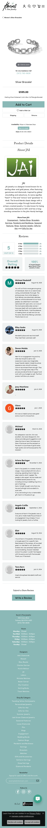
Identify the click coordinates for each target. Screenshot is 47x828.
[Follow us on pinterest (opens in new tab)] (29, 792)
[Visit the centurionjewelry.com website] (28, 804)
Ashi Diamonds (23, 655)
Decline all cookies (15, 822)
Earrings (8, 222)
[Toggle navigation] (43, 6)
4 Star (20, 246)
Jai (24, 672)
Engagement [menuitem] (23, 734)
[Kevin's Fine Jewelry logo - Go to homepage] (9, 6)
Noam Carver (23, 681)
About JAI (23, 150)
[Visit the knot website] (17, 804)
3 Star (20, 248)
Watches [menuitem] (23, 753)
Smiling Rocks (23, 688)
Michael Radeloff (23, 280)
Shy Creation (23, 685)
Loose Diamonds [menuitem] (23, 724)
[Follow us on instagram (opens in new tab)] (23, 792)
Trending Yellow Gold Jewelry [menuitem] (23, 701)
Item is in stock (23, 128)
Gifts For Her (27, 228)
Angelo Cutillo (21, 505)
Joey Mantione (21, 386)
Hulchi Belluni (23, 668)
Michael (19, 426)
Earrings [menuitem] (23, 747)
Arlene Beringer (22, 460)
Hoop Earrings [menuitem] (23, 763)
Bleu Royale (23, 662)
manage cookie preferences (23, 816)
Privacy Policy (35, 813)
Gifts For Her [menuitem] (23, 707)
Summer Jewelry (26, 225)
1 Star (20, 253)
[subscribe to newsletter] (37, 780)
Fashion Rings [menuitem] (23, 740)
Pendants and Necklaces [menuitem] (23, 743)
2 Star (20, 251)
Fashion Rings (25, 220)
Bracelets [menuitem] (23, 750)
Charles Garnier (23, 665)
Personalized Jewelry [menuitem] (23, 704)
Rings (16, 225)
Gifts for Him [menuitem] (23, 711)
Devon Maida (21, 348)
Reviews (23, 236)
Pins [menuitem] (23, 727)
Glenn (18, 405)
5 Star (20, 243)
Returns (34, 115)
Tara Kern (19, 566)
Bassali (23, 659)
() (40, 243)
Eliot (17, 530)
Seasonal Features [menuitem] (23, 720)
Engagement (13, 220)
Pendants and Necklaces (23, 222)
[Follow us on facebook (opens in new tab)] (18, 792)
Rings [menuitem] (23, 730)
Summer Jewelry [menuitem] (23, 714)
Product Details (23, 143)
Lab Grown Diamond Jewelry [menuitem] (23, 717)
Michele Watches (23, 678)
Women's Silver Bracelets (13, 17)
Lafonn (23, 675)
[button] (24, 6)
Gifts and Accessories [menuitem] (23, 756)
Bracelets (35, 220)
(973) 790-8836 (23, 73)
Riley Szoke (20, 327)
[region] (23, 47)
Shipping (13, 115)
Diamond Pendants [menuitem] (23, 766)
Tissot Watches (23, 691)
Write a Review (23, 597)
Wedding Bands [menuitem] (23, 737)
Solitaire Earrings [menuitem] (23, 760)
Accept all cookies (32, 822)
